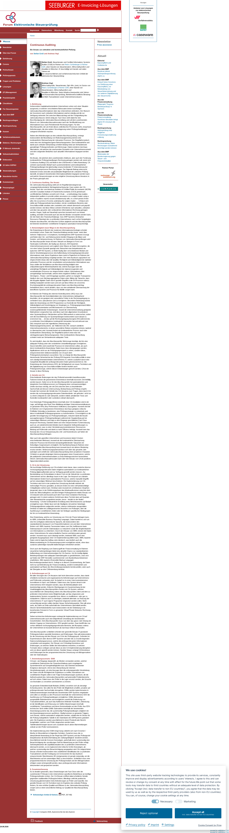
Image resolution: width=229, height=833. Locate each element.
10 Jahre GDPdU (9, 165)
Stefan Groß (39, 54)
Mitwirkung (59, 30)
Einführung (7, 59)
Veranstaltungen (9, 171)
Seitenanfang (102, 821)
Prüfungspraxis (9, 75)
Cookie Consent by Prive (209, 825)
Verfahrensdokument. (11, 137)
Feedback (39, 821)
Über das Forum (9, 53)
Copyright (35, 812)
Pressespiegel (8, 188)
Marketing (190, 801)
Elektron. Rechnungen (12, 143)
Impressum (34, 30)
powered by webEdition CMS (219, 830)
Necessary (166, 801)
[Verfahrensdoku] (143, 21)
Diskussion (7, 160)
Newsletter (7, 47)
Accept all (198, 813)
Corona (6, 64)
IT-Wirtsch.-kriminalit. (11, 148)
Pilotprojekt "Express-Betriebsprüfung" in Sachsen (106, 106)
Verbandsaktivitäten (11, 154)
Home (32, 36)
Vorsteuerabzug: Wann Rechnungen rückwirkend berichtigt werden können (107, 145)
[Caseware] (143, 35)
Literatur (6, 193)
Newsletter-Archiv (10, 176)
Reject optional (149, 813)
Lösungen (7, 87)
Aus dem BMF (8, 115)
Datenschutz (47, 30)
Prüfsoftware (8, 70)
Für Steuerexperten (11, 109)
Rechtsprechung (10, 126)
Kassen (6, 131)
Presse (5, 199)
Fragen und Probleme (12, 81)
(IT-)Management (10, 92)
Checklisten (7, 103)
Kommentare (8, 182)
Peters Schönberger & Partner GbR (55, 88)
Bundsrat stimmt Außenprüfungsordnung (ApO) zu (106, 73)
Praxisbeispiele (9, 98)
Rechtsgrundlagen (10, 120)
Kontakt (69, 30)
